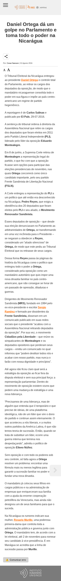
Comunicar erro (16, 559)
